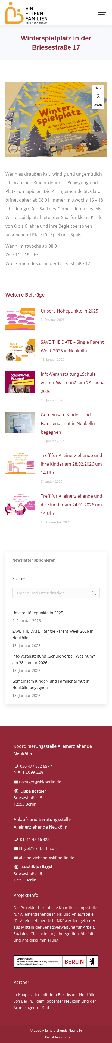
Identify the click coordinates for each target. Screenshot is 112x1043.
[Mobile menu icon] (102, 13)
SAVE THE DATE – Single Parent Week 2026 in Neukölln (72, 346)
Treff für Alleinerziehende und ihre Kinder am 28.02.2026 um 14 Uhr (71, 464)
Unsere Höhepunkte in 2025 (69, 311)
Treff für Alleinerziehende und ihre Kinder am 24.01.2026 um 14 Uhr (71, 504)
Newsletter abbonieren (33, 560)
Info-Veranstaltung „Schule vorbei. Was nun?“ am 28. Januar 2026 (74, 382)
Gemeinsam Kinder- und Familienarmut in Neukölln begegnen (68, 423)
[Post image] (20, 319)
